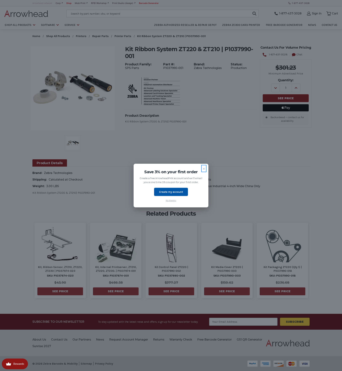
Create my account (171, 191)
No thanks (171, 200)
